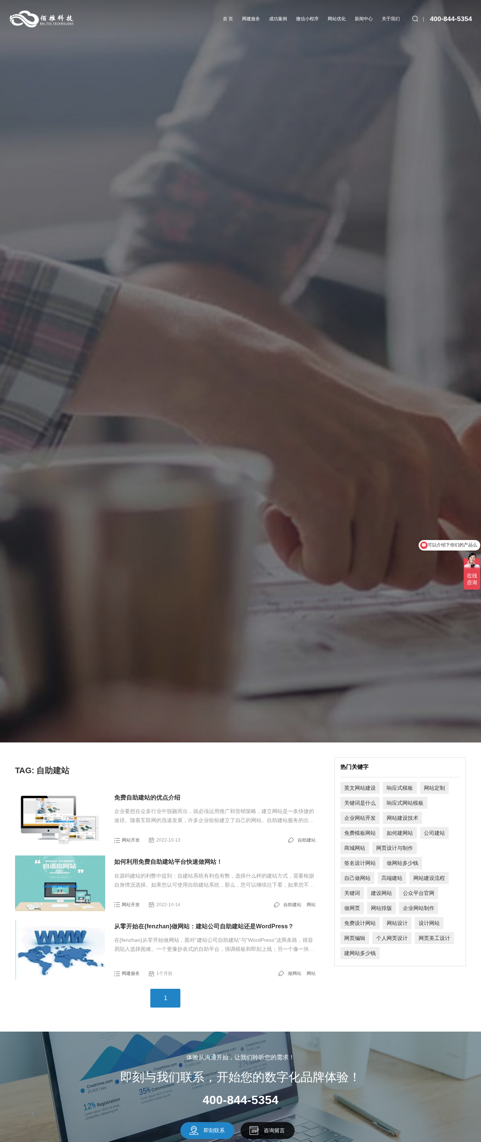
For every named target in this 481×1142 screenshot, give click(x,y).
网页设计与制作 (394, 848)
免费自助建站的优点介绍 (147, 797)
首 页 (228, 18)
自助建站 (307, 840)
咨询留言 (274, 1130)
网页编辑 (354, 938)
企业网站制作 (418, 908)
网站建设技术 (402, 818)
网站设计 (397, 923)
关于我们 (391, 18)
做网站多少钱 (402, 863)
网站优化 (337, 18)
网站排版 (381, 908)
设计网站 (429, 923)
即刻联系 (214, 1130)
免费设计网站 (360, 923)
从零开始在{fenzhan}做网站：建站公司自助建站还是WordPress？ (204, 926)
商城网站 (354, 848)
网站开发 (131, 840)
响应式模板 (400, 788)
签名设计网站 (360, 863)
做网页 (352, 908)
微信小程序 (307, 18)
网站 (311, 904)
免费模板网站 (360, 833)
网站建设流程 (429, 878)
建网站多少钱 (360, 953)
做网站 (294, 973)
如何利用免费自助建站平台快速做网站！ (168, 861)
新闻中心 (364, 18)
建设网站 (381, 893)
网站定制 (434, 788)
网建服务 (251, 18)
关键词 (352, 893)
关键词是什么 (360, 803)
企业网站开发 (360, 818)
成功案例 (278, 18)
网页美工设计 (434, 938)
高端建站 (391, 878)
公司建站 (434, 833)
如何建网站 (400, 833)
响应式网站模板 (405, 803)
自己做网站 (357, 878)
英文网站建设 (360, 788)
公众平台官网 (418, 893)
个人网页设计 (392, 938)
